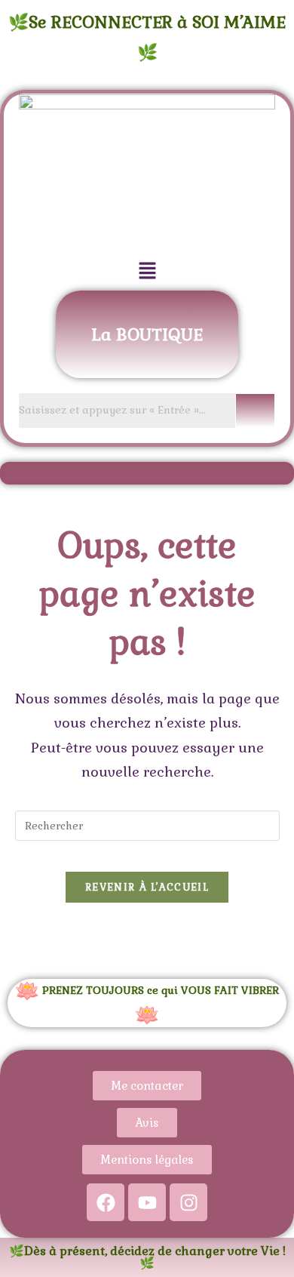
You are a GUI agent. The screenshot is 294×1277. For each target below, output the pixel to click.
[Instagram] (188, 1202)
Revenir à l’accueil (147, 887)
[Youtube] (147, 1202)
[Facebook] (105, 1202)
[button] (147, 271)
